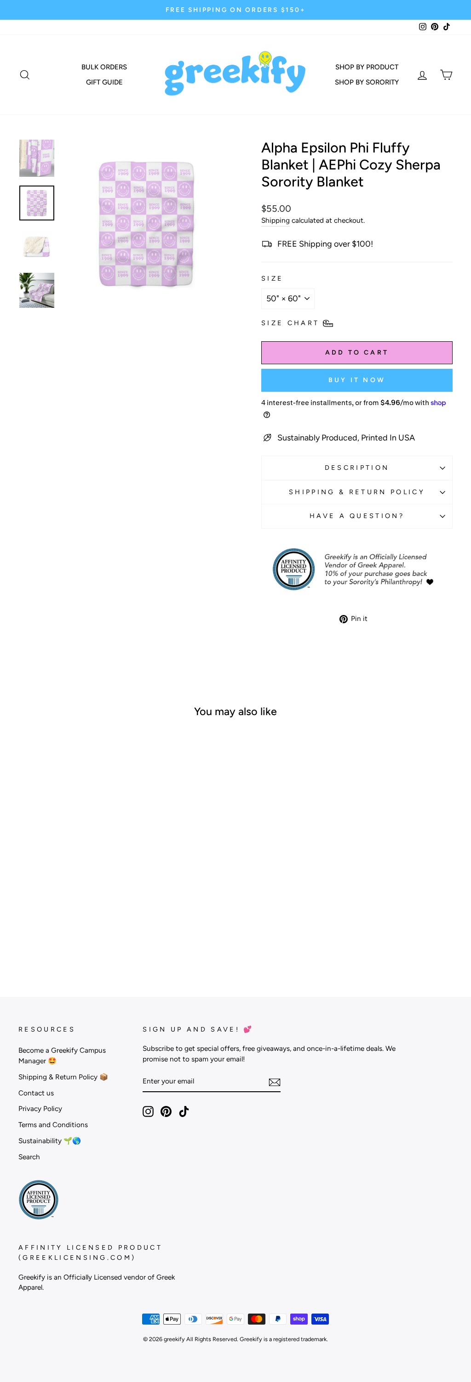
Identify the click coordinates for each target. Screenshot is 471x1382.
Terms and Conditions (53, 1124)
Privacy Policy (40, 1108)
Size (272, 278)
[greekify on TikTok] (184, 1111)
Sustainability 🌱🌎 (49, 1140)
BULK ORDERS (104, 67)
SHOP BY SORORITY (367, 82)
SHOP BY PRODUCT (366, 67)
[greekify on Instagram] (148, 1111)
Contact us (36, 1093)
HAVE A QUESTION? (357, 516)
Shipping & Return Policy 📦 (63, 1076)
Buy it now (356, 380)
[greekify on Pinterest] (166, 1111)
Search (29, 1156)
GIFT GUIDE (104, 82)
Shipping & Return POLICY (357, 492)
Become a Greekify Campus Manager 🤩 (62, 1055)
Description (357, 467)
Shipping (275, 220)
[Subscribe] (275, 1082)
